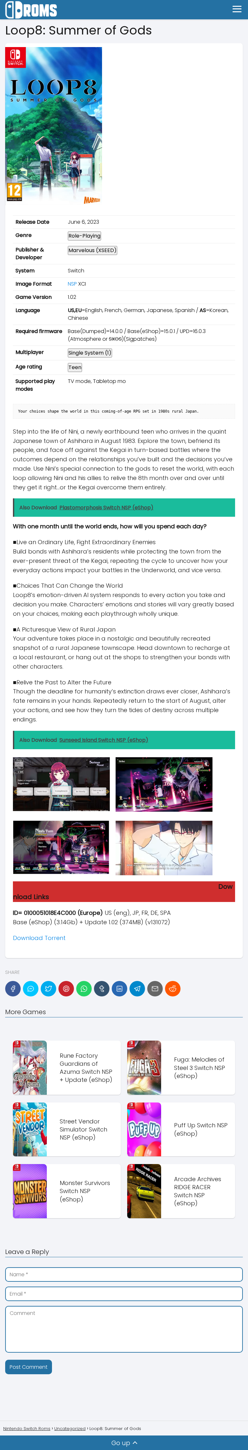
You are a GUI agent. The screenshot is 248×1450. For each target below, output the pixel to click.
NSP (72, 284)
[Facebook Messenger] (30, 988)
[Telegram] (137, 988)
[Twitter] (48, 988)
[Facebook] (13, 988)
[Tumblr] (101, 988)
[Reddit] (173, 988)
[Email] (155, 988)
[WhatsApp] (84, 988)
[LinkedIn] (119, 988)
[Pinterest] (66, 988)
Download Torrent (39, 938)
